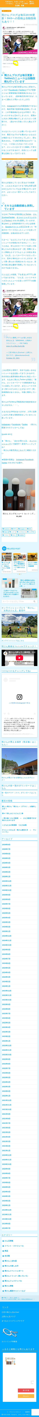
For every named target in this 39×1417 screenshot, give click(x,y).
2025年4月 (6, 918)
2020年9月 (6, 1169)
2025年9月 (6, 895)
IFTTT (23, 227)
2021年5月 (6, 1132)
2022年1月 (6, 1096)
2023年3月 (6, 1032)
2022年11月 (6, 1050)
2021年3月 (6, 1141)
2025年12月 (6, 881)
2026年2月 (6, 872)
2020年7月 (6, 1178)
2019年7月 (6, 1228)
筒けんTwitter (25, 214)
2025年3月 (6, 922)
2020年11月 (6, 1160)
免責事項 (27, 1412)
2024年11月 (6, 940)
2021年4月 (6, 1137)
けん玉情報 (9, 1241)
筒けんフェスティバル (13, 1281)
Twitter (22, 90)
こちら (20, 450)
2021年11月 (6, 1105)
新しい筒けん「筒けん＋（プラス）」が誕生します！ (19, 807)
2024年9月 (6, 950)
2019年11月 (6, 1214)
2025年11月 (6, 886)
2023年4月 (6, 1027)
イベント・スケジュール (14, 1246)
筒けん (14, 535)
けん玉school (21, 532)
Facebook (13, 90)
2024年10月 (6, 945)
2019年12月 (6, 1210)
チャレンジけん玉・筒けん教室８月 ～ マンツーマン (19, 831)
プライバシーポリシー (15, 1412)
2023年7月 (6, 1013)
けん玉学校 (31, 532)
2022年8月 (6, 1064)
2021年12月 (6, 1100)
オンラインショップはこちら (13, 640)
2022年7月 (6, 1068)
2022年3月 (6, 1087)
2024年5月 (6, 968)
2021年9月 (6, 1114)
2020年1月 (6, 1205)
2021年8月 (6, 1118)
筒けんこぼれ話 (6, 11)
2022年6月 (6, 1073)
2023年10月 (6, 1000)
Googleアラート (12, 227)
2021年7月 (6, 1123)
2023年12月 (6, 991)
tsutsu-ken (7, 734)
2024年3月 (6, 977)
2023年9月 (6, 1004)
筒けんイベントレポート (14, 1271)
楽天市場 (26, 1390)
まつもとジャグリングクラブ (13, 1321)
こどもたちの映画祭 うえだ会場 (14, 825)
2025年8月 (6, 899)
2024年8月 (6, 954)
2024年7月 (6, 959)
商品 (6, 1251)
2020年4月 (6, 1192)
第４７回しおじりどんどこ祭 (12, 813)
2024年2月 (6, 981)
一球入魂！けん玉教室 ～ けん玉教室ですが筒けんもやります (19, 819)
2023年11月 (6, 995)
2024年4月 (6, 972)
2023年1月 (6, 1041)
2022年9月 (6, 1059)
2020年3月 (6, 1196)
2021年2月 (6, 1146)
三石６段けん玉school (10, 1312)
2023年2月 (6, 1036)
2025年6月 (6, 908)
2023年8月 (6, 1009)
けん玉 (12, 532)
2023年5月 (6, 1023)
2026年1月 (6, 876)
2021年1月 (6, 1150)
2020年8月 (6, 1173)
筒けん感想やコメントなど (15, 1291)
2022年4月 (6, 1082)
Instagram (11, 106)
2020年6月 (6, 1182)
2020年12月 (6, 1155)
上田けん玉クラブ (8, 1316)
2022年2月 (6, 1091)
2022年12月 (6, 1045)
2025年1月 (6, 931)
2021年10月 (6, 1109)
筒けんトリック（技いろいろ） (17, 1276)
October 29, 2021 (13, 358)
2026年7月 (6, 849)
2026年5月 (6, 858)
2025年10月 (6, 890)
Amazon (26, 1396)
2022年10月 (6, 1055)
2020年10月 (6, 1164)
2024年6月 (6, 963)
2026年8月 (6, 844)
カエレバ (32, 1385)
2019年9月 (6, 1224)
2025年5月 (6, 913)
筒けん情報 (9, 1286)
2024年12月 (6, 936)
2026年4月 (6, 863)
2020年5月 (6, 1187)
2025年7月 (6, 904)
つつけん (6, 535)
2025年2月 (6, 927)
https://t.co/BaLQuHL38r (15, 346)
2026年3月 (6, 867)
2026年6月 (6, 854)
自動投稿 (21, 535)
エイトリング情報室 (9, 1341)
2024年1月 (6, 986)
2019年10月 (6, 1219)
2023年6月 (6, 1018)
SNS (29, 528)
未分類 (7, 1256)
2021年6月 (6, 1128)
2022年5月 (6, 1077)
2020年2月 (6, 1201)
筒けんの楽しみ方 (12, 1266)
